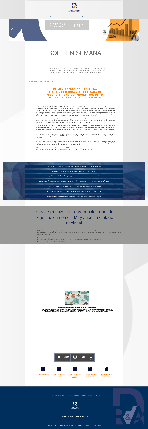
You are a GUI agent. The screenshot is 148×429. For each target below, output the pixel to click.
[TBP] (68, 38)
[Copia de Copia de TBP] (82, 38)
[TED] (70, 38)
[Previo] (12, 30)
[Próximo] (136, 30)
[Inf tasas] (63, 38)
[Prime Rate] (75, 38)
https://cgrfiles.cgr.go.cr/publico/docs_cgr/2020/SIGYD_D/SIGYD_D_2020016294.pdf (64, 149)
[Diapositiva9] (84, 38)
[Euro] (77, 38)
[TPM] (66, 38)
